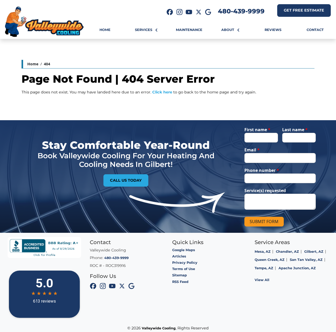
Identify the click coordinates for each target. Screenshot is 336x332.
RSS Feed (180, 282)
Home (32, 63)
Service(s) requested (265, 190)
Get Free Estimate (304, 10)
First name (257, 130)
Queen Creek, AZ (270, 260)
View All (262, 280)
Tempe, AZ (264, 268)
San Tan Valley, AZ (306, 260)
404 (47, 63)
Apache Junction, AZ (297, 268)
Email (252, 150)
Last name (295, 130)
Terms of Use (183, 269)
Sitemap (179, 275)
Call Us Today (126, 180)
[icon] (169, 12)
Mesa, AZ (263, 252)
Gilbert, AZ (313, 252)
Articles (179, 256)
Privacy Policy (184, 263)
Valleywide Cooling (159, 328)
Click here (162, 92)
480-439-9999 (241, 11)
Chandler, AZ (287, 252)
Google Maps (183, 250)
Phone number (261, 170)
